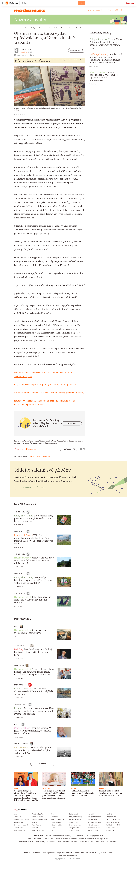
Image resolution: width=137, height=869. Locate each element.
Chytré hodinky (100, 841)
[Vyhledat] (81, 3)
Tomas (16, 724)
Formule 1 (54, 828)
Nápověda (61, 853)
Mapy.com (48, 835)
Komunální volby (19, 830)
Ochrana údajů (78, 853)
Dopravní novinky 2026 (113, 822)
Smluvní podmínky (49, 853)
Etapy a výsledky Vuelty (39, 819)
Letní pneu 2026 (111, 816)
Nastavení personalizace (68, 856)
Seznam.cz (130, 3)
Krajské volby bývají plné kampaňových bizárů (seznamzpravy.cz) (45, 384)
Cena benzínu (80, 835)
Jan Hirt (34, 822)
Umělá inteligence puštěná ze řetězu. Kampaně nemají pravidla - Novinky (49, 392)
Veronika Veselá (21, 645)
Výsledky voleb (18, 822)
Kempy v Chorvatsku (94, 816)
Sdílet (26, 55)
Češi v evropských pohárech (94, 835)
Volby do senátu (19, 828)
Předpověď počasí (58, 835)
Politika (31, 457)
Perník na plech (74, 830)
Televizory (91, 841)
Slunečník (66, 838)
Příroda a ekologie (23, 689)
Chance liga (54, 816)
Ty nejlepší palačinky (75, 816)
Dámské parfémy (63, 841)
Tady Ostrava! (20, 685)
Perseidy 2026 (69, 835)
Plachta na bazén (48, 838)
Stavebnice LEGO (51, 841)
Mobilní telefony (40, 841)
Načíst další (42, 764)
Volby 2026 (17, 816)
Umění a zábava (22, 728)
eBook (19, 55)
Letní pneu (74, 841)
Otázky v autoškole (112, 828)
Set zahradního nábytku (86, 838)
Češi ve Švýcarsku (93, 825)
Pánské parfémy (111, 841)
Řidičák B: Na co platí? (113, 825)
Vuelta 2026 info (37, 816)
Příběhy (18, 708)
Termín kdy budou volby (21, 825)
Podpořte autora (75, 50)
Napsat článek (71, 423)
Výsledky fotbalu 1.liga (57, 819)
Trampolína (58, 838)
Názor (38, 457)
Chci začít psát (116, 10)
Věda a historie (21, 748)
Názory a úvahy (97, 72)
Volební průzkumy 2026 (21, 819)
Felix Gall (35, 828)
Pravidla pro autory (93, 853)
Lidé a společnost (98, 54)
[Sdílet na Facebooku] (81, 449)
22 (33, 55)
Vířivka (106, 838)
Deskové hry (82, 841)
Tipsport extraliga (56, 822)
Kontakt (69, 853)
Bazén (39, 838)
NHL (52, 830)
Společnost (46, 457)
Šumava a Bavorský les (95, 822)
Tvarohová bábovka (75, 825)
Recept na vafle (74, 828)
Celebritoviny (20, 704)
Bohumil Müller (21, 744)
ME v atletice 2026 (56, 825)
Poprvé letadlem (93, 819)
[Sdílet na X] (84, 449)
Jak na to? (43, 488)
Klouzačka (74, 838)
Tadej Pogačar (37, 825)
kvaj (16, 626)
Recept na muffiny (75, 819)
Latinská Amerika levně (95, 828)
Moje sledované (95, 10)
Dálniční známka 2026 (113, 819)
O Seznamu (36, 853)
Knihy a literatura (98, 39)
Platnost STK (110, 830)
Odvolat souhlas (107, 853)
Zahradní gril (99, 838)
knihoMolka (26, 49)
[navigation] (2, 3)
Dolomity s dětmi (93, 830)
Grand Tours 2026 (38, 830)
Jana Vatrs (19, 665)
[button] (49, 86)
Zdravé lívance (73, 822)
